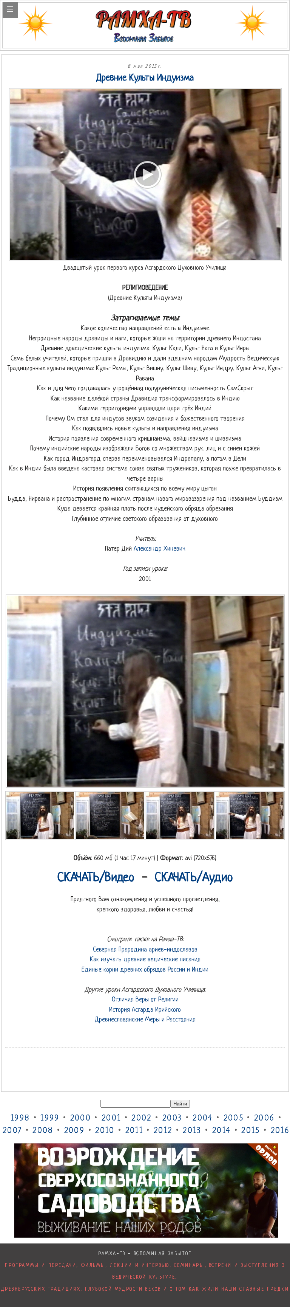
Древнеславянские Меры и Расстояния (145, 1019)
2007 (12, 1131)
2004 (203, 1118)
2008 (42, 1131)
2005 (234, 1118)
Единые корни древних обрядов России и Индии (145, 969)
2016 (280, 1131)
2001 (111, 1118)
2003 (172, 1118)
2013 (192, 1131)
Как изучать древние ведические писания (145, 959)
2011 (134, 1131)
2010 (104, 1131)
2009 (74, 1131)
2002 (141, 1118)
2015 (250, 1131)
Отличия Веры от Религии (145, 999)
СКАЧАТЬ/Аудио (194, 878)
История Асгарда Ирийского (145, 1010)
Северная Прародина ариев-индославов (145, 949)
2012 (163, 1131)
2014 (221, 1131)
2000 (80, 1118)
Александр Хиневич (159, 549)
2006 (264, 1118)
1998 (20, 1118)
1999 (49, 1118)
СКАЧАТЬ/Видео (95, 878)
